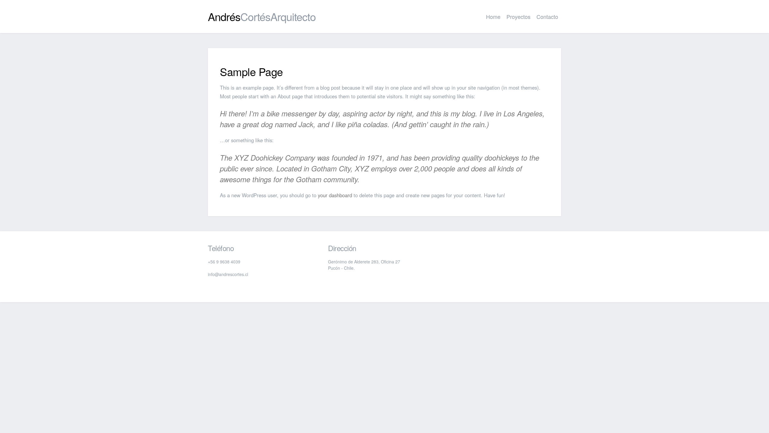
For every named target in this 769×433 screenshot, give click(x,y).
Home (493, 16)
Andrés (262, 16)
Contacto (547, 16)
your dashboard (335, 195)
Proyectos (518, 16)
